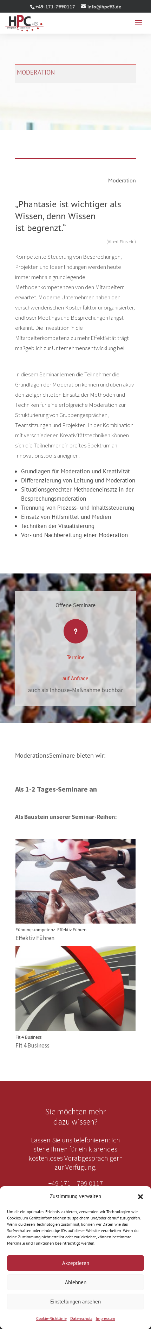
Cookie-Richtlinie (51, 1318)
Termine (76, 657)
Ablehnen (75, 1282)
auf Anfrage (75, 678)
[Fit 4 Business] (75, 988)
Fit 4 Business (28, 1037)
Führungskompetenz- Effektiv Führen (50, 930)
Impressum (105, 1318)
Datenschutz (81, 1318)
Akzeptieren (75, 1263)
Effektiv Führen (34, 938)
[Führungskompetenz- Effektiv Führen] (75, 881)
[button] (140, 1196)
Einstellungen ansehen (75, 1301)
